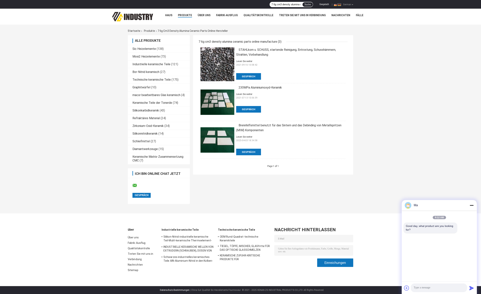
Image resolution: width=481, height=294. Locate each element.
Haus (168, 15)
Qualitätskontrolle (258, 15)
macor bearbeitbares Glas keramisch (156, 95)
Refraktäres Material (146, 118)
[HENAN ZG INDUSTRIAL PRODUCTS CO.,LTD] (132, 16)
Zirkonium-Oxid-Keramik (148, 126)
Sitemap (133, 270)
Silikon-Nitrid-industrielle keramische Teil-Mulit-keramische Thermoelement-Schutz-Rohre (187, 239)
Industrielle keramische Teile (151, 64)
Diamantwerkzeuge (145, 149)
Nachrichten (340, 15)
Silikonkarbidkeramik (145, 110)
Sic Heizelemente (144, 49)
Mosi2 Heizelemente (146, 56)
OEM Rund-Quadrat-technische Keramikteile (239, 238)
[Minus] (471, 205)
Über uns (204, 15)
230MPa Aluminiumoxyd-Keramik (260, 87)
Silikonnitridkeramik (145, 133)
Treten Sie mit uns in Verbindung (302, 15)
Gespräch (324, 4)
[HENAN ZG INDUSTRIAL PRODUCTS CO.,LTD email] (137, 185)
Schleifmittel (141, 141)
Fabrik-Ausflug (227, 15)
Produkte (185, 15)
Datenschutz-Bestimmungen (174, 290)
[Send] (472, 288)
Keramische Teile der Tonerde (152, 103)
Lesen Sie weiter (244, 61)
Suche (307, 4)
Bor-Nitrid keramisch (145, 72)
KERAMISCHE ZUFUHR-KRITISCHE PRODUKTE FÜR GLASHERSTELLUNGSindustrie (240, 258)
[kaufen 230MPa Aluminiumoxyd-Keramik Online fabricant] (217, 102)
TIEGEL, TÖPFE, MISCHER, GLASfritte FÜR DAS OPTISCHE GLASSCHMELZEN (245, 248)
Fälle (359, 15)
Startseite (134, 30)
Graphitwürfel (141, 87)
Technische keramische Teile (151, 79)
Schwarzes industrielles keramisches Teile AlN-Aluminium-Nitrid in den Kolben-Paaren (188, 259)
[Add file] (406, 288)
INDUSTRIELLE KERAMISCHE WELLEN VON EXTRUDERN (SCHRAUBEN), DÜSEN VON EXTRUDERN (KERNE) (188, 249)
